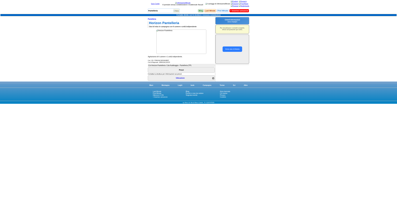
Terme (222, 85)
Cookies (223, 97)
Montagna (165, 85)
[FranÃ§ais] (243, 3)
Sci (234, 85)
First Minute (223, 11)
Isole (192, 85)
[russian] (235, 6)
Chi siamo (223, 93)
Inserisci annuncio (239, 11)
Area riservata (225, 91)
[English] (234, 1)
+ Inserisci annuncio (160, 97)
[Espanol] (235, 3)
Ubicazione (180, 78)
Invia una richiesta (232, 49)
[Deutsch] (243, 1)
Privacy (222, 95)
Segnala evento (191, 95)
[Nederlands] (244, 6)
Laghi (180, 85)
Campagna (207, 85)
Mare (151, 85)
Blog (201, 11)
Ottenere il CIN (158, 95)
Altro (246, 85)
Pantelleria (152, 19)
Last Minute (210, 11)
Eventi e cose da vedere (194, 93)
